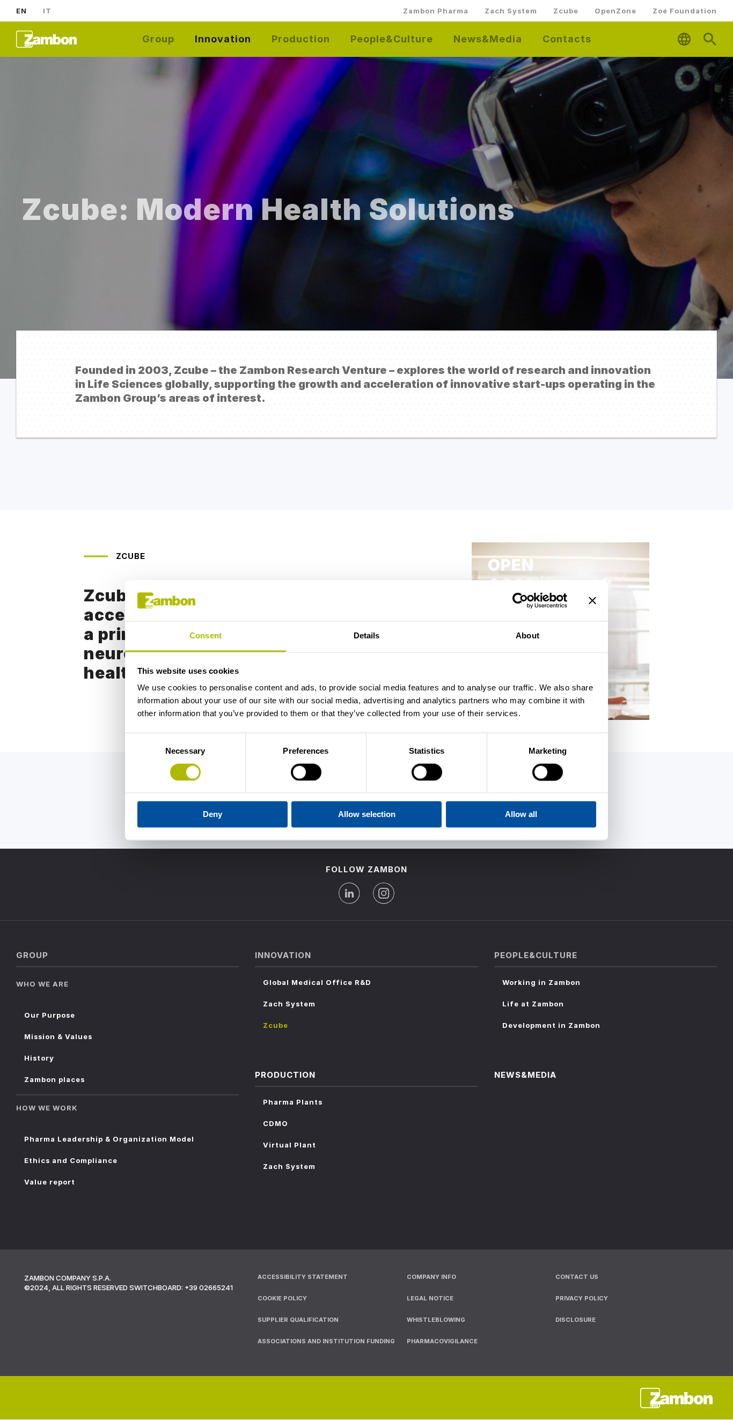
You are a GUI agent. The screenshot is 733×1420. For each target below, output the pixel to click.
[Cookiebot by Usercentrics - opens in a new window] (520, 600)
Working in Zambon (541, 982)
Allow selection (366, 814)
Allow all (521, 814)
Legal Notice (430, 1298)
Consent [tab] (205, 636)
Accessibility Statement (303, 1277)
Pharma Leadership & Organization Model (109, 1139)
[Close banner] (592, 600)
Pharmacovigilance (442, 1341)
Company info (431, 1277)
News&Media (487, 39)
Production (301, 39)
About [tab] (527, 636)
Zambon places (54, 1079)
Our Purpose (49, 1015)
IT (47, 10)
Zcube (565, 10)
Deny (212, 814)
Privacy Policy (581, 1298)
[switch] (306, 772)
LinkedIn (349, 893)
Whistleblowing (436, 1319)
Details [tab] (367, 636)
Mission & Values (58, 1036)
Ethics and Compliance (71, 1160)
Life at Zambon (533, 1003)
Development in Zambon (551, 1025)
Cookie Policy (282, 1298)
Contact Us (576, 1277)
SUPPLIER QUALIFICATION (298, 1319)
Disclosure (575, 1319)
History (39, 1058)
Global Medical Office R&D (317, 982)
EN (21, 10)
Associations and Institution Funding (326, 1341)
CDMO (275, 1123)
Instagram (383, 893)
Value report (49, 1182)
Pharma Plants (292, 1102)
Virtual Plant (289, 1145)
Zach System (511, 10)
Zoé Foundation (685, 10)
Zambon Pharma (435, 10)
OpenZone (615, 10)
